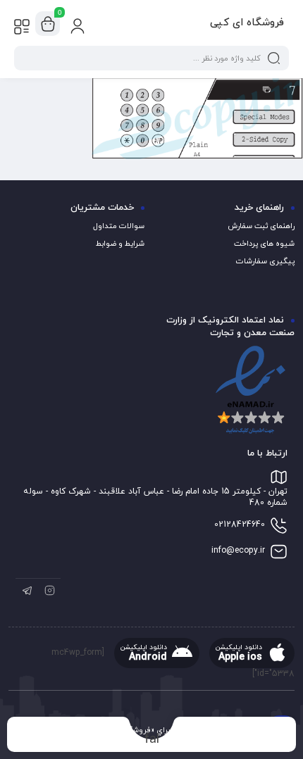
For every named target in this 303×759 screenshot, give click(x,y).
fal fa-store (152, 739)
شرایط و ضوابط (120, 243)
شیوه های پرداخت (264, 243)
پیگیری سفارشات (265, 261)
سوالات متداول (118, 226)
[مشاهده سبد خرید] (47, 24)
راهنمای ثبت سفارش (261, 226)
